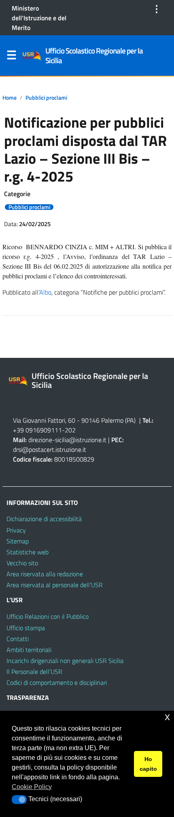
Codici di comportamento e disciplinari (56, 682)
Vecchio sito (22, 563)
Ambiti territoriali (28, 649)
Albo (45, 292)
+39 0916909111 (37, 430)
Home (9, 97)
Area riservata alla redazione (44, 574)
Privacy (16, 530)
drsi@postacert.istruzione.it (49, 449)
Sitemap (17, 541)
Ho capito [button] (148, 764)
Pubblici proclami (46, 97)
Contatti (17, 639)
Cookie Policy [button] (32, 786)
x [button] (167, 717)
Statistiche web (27, 552)
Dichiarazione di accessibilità (44, 519)
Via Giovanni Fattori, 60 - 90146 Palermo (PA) (74, 420)
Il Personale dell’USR (34, 671)
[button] (19, 799)
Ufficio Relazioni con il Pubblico (47, 616)
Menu (11, 57)
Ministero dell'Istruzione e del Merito (39, 17)
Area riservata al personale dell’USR (54, 585)
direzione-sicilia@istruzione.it (67, 440)
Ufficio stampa (25, 628)
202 (70, 430)
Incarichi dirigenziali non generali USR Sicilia (64, 660)
